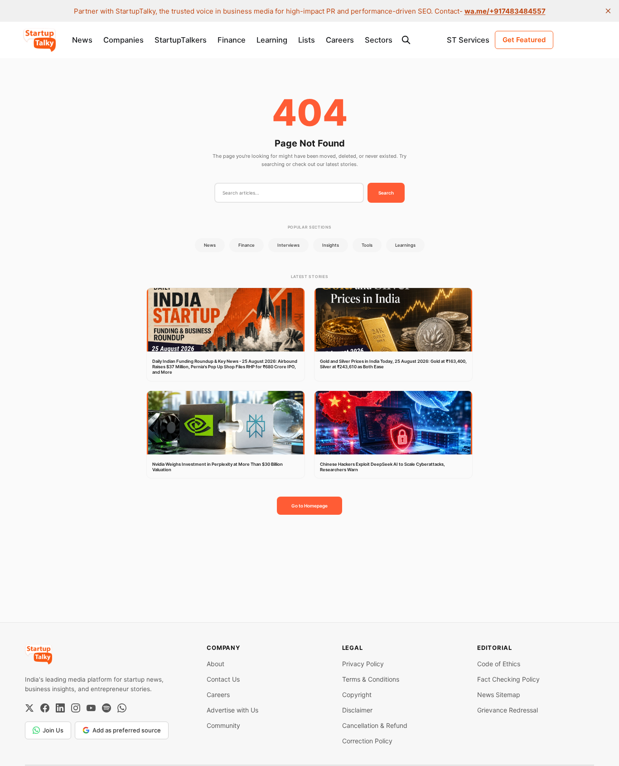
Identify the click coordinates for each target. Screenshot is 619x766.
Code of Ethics (498, 664)
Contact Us (223, 679)
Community (223, 725)
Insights (330, 245)
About (215, 664)
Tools (367, 245)
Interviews (288, 245)
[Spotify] (106, 707)
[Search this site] (406, 40)
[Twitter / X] (29, 707)
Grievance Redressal (507, 710)
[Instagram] (75, 707)
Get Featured (524, 39)
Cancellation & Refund (374, 725)
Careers (340, 39)
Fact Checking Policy (508, 679)
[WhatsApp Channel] (121, 707)
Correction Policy (367, 741)
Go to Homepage (309, 505)
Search (386, 192)
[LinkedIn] (60, 707)
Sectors (378, 39)
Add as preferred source (126, 730)
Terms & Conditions (370, 679)
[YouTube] (91, 707)
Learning (271, 39)
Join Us (53, 730)
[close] (608, 11)
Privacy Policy (363, 664)
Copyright (357, 694)
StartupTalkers (181, 39)
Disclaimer (357, 710)
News (82, 39)
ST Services (468, 39)
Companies (123, 39)
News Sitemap (498, 694)
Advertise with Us (232, 710)
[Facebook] (44, 707)
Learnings (405, 245)
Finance (232, 39)
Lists (306, 39)
